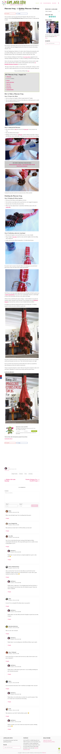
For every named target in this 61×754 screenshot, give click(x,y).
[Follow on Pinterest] (51, 16)
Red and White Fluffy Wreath (28, 164)
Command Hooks (9, 89)
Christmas (6, 470)
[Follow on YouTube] (55, 16)
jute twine (14, 236)
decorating (30, 473)
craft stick (20, 134)
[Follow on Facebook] (49, 16)
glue (16, 129)
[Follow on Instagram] (53, 16)
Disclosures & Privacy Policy (49, 741)
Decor (26, 473)
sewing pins (8, 207)
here (28, 70)
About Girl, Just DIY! (47, 740)
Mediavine (44, 752)
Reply (7, 518)
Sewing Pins (8, 87)
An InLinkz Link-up (8, 438)
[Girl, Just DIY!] (14, 3)
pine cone (26, 129)
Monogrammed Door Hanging (15, 164)
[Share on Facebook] (1, 378)
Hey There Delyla (26, 56)
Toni (9, 467)
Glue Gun (8, 84)
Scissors (8, 80)
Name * (7, 504)
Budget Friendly (14, 473)
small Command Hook (10, 294)
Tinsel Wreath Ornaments (22, 166)
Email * (21, 504)
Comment (6, 490)
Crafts (8, 470)
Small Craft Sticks (10, 82)
